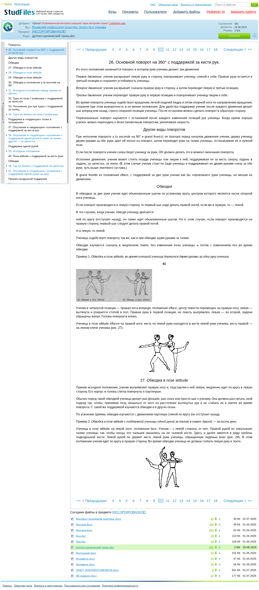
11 (168, 49)
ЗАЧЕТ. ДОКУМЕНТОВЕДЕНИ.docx (97, 570)
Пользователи (155, 12)
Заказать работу (243, 12)
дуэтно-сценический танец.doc (95, 547)
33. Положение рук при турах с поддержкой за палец (35, 108)
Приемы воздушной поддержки (27, 178)
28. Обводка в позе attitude (25, 72)
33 (212, 553)
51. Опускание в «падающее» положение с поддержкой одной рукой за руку (35, 172)
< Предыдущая (94, 49)
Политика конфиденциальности (120, 585)
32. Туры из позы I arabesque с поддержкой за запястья (35, 100)
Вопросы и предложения (196, 4)
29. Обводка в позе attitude (25, 77)
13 (181, 49)
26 (212, 541)
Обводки (13, 62)
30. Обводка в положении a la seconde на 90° (34, 84)
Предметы (130, 12)
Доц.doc (81, 535)
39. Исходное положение (24, 151)
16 (202, 49)
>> (250, 49)
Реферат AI (216, 12)
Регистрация (22, 4)
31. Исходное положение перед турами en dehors (34, 92)
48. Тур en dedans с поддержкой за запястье (36, 165)
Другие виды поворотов (23, 57)
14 (188, 49)
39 (212, 535)
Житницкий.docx (86, 553)
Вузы (112, 12)
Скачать (234, 35)
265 (211, 530)
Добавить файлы (186, 12)
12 (174, 49)
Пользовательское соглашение (82, 585)
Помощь (7, 585)
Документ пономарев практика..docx (98, 518)
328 (211, 524)
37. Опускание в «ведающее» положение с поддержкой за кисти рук (35, 129)
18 (215, 49)
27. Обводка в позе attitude (25, 67)
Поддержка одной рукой (23, 146)
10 (161, 49)
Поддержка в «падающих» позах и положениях (29, 121)
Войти (8, 4)
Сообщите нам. (117, 23)
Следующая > (235, 49)
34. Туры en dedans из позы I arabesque (33, 114)
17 (208, 49)
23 (212, 558)
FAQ (153, 4)
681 (211, 547)
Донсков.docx (84, 524)
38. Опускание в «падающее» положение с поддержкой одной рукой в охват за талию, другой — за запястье (35, 138)
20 (212, 575)
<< (79, 49)
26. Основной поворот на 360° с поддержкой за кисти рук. (36, 51)
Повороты (14, 44)
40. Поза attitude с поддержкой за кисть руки (35, 156)
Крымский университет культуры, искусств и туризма (69, 27)
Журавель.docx (85, 558)
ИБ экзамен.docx (86, 575)
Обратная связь (168, 4)
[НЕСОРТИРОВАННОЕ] (49, 31)
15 (195, 49)
